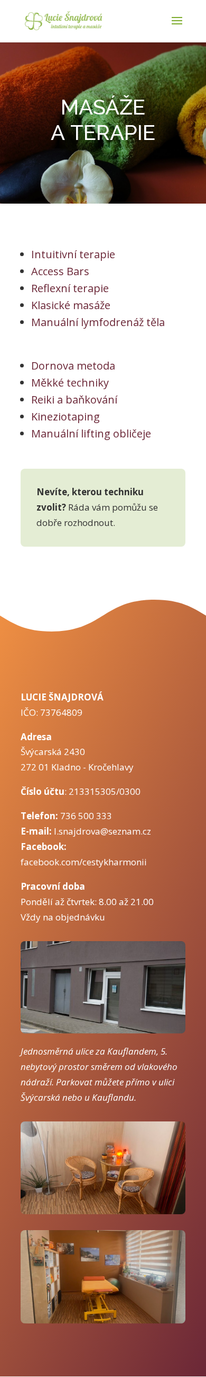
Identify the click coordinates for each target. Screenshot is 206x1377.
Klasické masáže (70, 305)
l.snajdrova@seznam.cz (102, 831)
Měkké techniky (70, 382)
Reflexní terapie (70, 288)
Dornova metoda (73, 365)
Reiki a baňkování (74, 399)
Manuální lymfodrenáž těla (98, 322)
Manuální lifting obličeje (91, 433)
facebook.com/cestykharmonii (84, 862)
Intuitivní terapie (73, 254)
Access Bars (60, 271)
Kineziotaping (65, 416)
